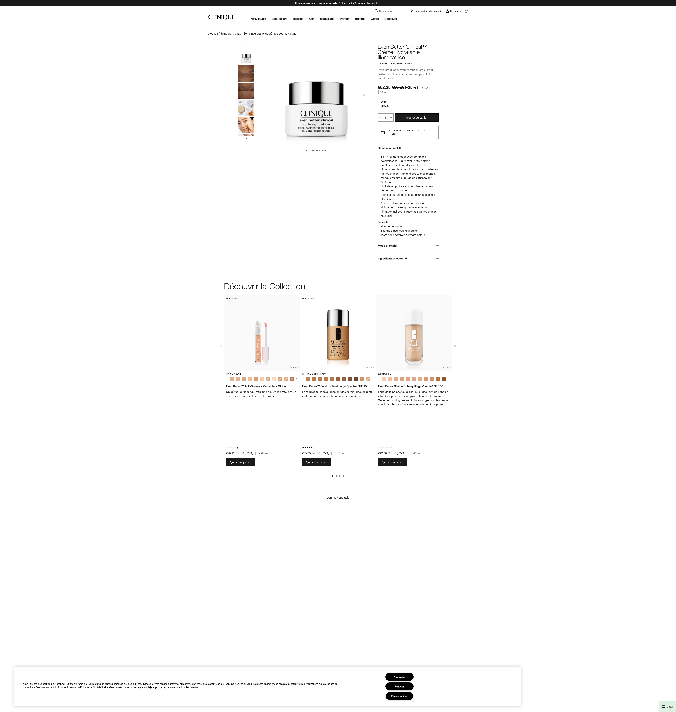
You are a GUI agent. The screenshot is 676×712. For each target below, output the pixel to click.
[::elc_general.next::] (296, 379)
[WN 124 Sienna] (344, 379)
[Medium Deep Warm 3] (438, 379)
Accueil (213, 33)
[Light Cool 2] (384, 379)
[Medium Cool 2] (420, 379)
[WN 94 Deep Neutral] (256, 379)
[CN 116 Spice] (326, 379)
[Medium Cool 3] (426, 379)
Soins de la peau (230, 33)
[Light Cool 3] (390, 379)
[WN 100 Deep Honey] (308, 379)
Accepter (399, 676)
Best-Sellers (279, 18)
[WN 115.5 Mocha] (291, 379)
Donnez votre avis (338, 497)
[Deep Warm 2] (444, 379)
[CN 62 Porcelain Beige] (238, 379)
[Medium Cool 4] (432, 379)
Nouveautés (258, 18)
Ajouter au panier (416, 117)
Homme (360, 18)
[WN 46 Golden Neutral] (250, 379)
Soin (311, 18)
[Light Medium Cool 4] (408, 379)
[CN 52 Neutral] (232, 379)
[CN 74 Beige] (244, 379)
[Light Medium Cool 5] (414, 379)
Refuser (399, 686)
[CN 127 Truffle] (355, 379)
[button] (667, 706)
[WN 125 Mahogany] (350, 379)
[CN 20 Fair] (261, 379)
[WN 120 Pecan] (332, 379)
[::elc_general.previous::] (228, 379)
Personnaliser (399, 696)
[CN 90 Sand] (267, 379)
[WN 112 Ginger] (314, 379)
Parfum (344, 18)
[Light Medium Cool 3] (402, 379)
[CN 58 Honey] (285, 379)
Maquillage (327, 18)
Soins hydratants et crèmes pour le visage (269, 33)
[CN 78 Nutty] (361, 379)
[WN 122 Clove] (338, 379)
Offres (375, 18)
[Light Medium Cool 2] (396, 379)
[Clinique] (221, 17)
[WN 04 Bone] (273, 379)
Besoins (298, 18)
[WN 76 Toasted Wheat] (279, 379)
